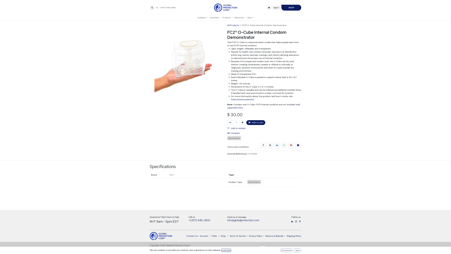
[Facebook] (263, 145)
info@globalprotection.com (243, 220)
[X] (270, 145)
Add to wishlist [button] (238, 128)
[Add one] (242, 122)
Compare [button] (235, 133)
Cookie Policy (226, 250)
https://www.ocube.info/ (243, 99)
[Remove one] (230, 122)
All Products (233, 25)
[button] (152, 7)
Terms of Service (237, 236)
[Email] (298, 145)
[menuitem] (202, 17)
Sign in (276, 7)
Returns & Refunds (274, 236)
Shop (223, 236)
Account (204, 236)
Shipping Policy (294, 236)
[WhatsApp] (284, 145)
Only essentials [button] (286, 250)
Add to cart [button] (257, 122)
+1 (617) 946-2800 (199, 220)
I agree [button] (297, 250)
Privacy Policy (255, 236)
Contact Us (192, 236)
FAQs (214, 236)
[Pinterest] (291, 145)
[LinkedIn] (277, 145)
